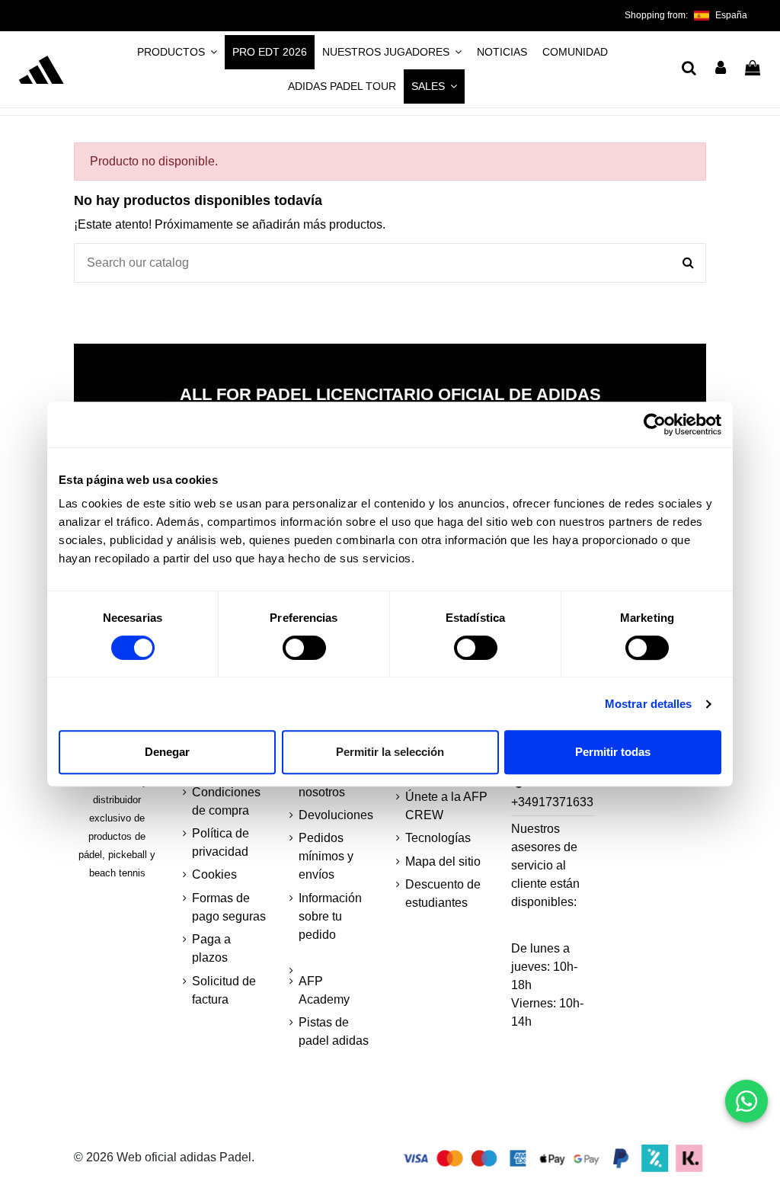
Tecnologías (438, 837)
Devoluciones (336, 815)
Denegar (167, 751)
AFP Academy (324, 990)
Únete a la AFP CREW (446, 805)
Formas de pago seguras (229, 907)
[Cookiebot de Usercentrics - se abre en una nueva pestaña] (654, 424)
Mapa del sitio (443, 861)
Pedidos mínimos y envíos (326, 856)
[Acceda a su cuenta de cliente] (721, 69)
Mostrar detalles (648, 703)
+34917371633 (552, 802)
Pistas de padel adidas (334, 1031)
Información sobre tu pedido (330, 916)
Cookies (214, 874)
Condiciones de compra (226, 801)
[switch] (304, 648)
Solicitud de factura (224, 990)
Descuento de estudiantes (443, 893)
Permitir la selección (390, 751)
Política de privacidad (220, 842)
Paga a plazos (211, 948)
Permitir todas (613, 751)
